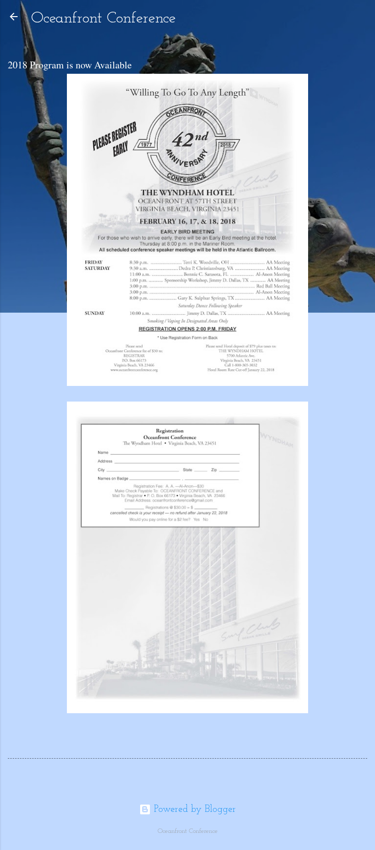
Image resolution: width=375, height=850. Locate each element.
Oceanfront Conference (103, 18)
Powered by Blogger (193, 809)
